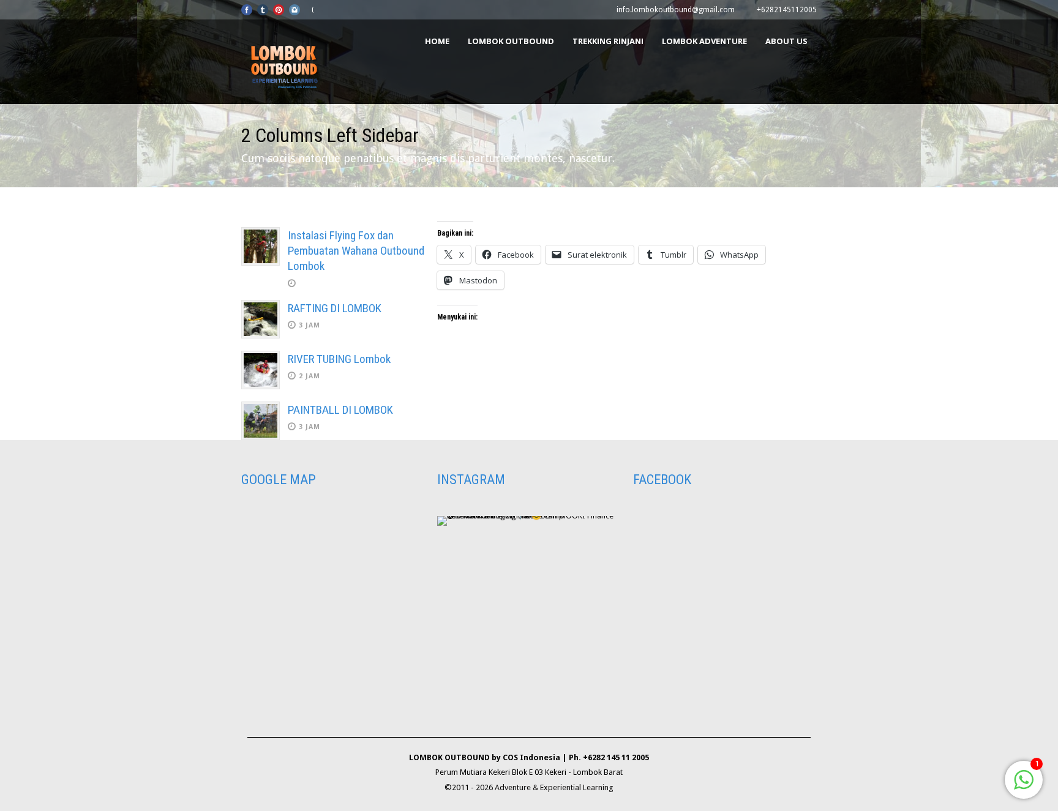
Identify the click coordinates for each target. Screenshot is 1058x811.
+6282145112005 (787, 10)
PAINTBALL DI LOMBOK (340, 410)
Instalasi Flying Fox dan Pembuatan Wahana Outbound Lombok (356, 250)
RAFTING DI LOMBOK (334, 308)
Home (437, 41)
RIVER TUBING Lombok (339, 359)
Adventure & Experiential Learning (554, 787)
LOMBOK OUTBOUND (511, 41)
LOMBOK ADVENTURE (704, 41)
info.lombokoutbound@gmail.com (676, 10)
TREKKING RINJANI (607, 41)
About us (786, 41)
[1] (1024, 786)
